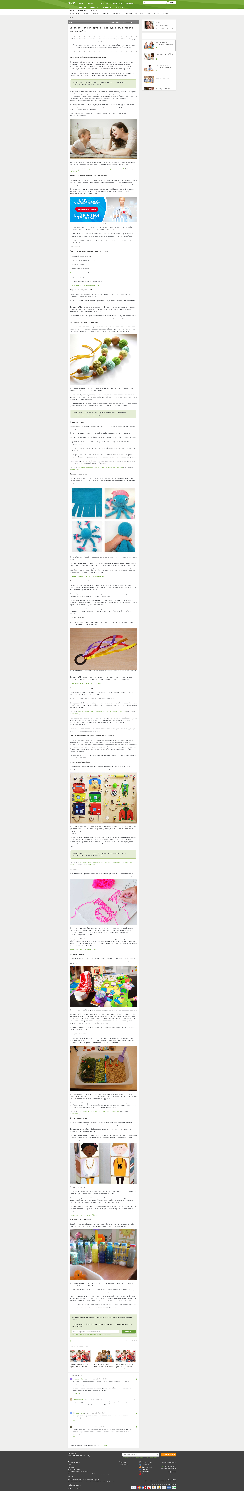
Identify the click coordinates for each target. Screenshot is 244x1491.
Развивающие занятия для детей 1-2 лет (84, 1215)
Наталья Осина (78, 1413)
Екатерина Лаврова (162, 25)
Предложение (123, 1465)
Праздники (120, 7)
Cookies (70, 1476)
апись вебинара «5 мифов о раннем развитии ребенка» (98, 1111)
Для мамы (116, 13)
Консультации (82, 10)
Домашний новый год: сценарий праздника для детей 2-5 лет (164, 90)
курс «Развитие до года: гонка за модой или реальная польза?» (100, 169)
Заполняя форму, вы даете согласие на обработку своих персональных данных (91, 1334)
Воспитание (106, 13)
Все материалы (74, 13)
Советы (72, 10)
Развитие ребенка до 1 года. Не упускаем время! (87, 576)
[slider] (130, 22)
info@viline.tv (172, 1472)
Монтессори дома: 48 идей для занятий (84, 285)
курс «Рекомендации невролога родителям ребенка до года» (100, 467)
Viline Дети (71, 3)
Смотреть (128, 1332)
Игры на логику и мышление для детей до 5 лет (164, 45)
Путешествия (107, 7)
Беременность (139, 13)
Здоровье (82, 7)
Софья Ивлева (78, 1427)
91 (162, 29)
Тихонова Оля (78, 1399)
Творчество (104, 3)
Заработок (129, 3)
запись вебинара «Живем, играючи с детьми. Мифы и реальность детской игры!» (101, 863)
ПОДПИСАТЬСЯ (168, 1455)
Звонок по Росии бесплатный (168, 1468)
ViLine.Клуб (94, 10)
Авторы (70, 1465)
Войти (172, 3)
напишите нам (172, 1474)
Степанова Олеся (79, 1379)
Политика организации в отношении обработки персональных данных (90, 1474)
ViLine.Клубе (74, 171)
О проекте (71, 1467)
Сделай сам (94, 7)
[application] (103, 22)
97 (157, 29)
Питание (156, 13)
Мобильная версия (74, 1485)
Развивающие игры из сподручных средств (85, 683)
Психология (91, 3)
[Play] (70, 22)
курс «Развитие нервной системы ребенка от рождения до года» (101, 711)
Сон (149, 13)
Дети (81, 3)
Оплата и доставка (74, 1469)
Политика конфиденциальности (78, 1471)
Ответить (76, 1393)
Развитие (95, 13)
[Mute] (123, 22)
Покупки (166, 13)
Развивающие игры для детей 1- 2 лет (83, 950)
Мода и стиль (117, 3)
